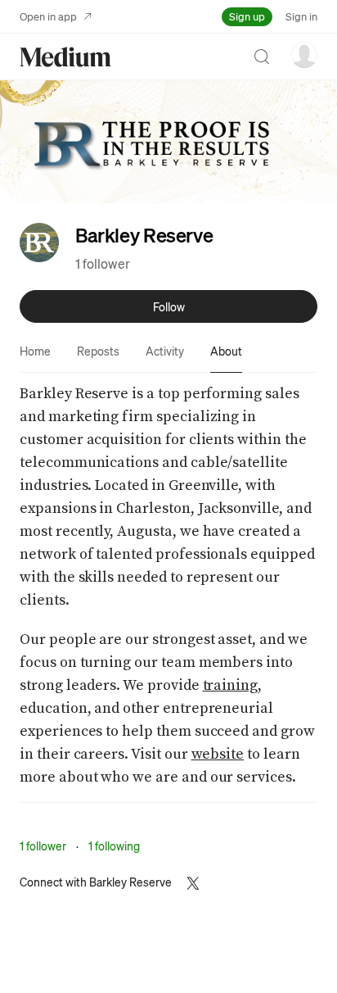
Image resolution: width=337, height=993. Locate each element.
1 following (114, 845)
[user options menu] (304, 55)
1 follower (102, 263)
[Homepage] (65, 57)
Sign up (247, 16)
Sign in (301, 16)
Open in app (48, 16)
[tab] (35, 350)
